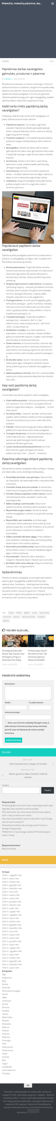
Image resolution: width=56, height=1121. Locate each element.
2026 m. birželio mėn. (11, 882)
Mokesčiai (6, 1024)
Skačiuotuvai (7, 1047)
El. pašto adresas (36, 702)
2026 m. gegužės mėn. (12, 885)
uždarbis (6, 621)
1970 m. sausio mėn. (11, 968)
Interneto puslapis (12, 712)
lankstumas (7, 617)
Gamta (5, 994)
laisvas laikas (44, 613)
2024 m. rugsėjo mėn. (11, 948)
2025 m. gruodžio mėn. (12, 901)
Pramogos (6, 1040)
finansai (19, 613)
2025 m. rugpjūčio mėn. (12, 915)
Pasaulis (5, 1030)
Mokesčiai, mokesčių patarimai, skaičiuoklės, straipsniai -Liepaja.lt (22, 3)
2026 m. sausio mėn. (11, 898)
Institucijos (6, 1001)
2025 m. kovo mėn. (10, 931)
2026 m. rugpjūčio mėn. (12, 875)
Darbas (5, 61)
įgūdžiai (27, 613)
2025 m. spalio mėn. (10, 908)
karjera (34, 613)
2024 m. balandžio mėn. (12, 964)
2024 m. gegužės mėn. (12, 961)
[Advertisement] (28, 29)
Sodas (4, 1053)
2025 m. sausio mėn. (11, 938)
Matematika (7, 1017)
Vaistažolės (7, 1067)
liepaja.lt (8, 79)
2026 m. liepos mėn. (10, 878)
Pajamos (5, 1027)
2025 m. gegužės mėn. (12, 925)
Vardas (8, 702)
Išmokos (6, 1007)
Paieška (5, 785)
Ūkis (4, 1060)
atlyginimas (7, 977)
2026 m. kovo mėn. (10, 892)
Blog (4, 981)
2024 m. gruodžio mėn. (12, 941)
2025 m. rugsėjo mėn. (11, 911)
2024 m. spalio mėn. (10, 944)
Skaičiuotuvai (7, 1050)
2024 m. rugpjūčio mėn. (12, 951)
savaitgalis (41, 617)
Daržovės (6, 987)
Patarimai (6, 1037)
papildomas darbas (28, 617)
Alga (4, 974)
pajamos (16, 617)
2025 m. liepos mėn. (10, 918)
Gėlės (4, 997)
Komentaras (10, 684)
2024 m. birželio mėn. (11, 958)
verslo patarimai (8, 1070)
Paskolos (6, 1034)
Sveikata (5, 1057)
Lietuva (5, 1014)
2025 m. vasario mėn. (11, 935)
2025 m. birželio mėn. (11, 921)
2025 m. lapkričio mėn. (11, 905)
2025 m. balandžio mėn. (12, 928)
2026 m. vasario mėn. (11, 895)
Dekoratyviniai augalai (11, 991)
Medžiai (5, 1020)
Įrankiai (5, 1004)
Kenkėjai (5, 1010)
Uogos (5, 1063)
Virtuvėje (6, 1073)
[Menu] (52, 3)
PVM (4, 1044)
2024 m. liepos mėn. (10, 954)
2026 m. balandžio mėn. (12, 888)
